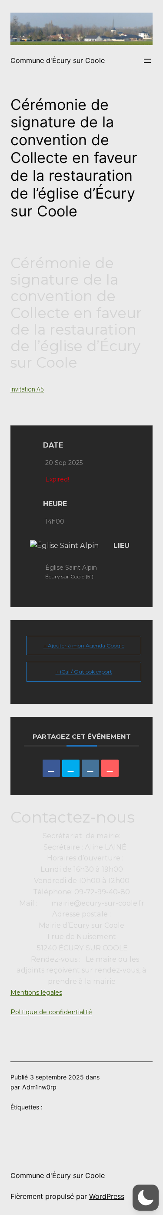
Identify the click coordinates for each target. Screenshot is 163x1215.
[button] (146, 1198)
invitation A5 (27, 389)
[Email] (110, 768)
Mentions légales (36, 992)
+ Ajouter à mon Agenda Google (83, 645)
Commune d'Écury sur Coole (57, 60)
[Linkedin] (90, 768)
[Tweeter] (71, 768)
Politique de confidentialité (51, 1012)
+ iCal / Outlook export (84, 671)
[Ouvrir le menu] (147, 61)
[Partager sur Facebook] (51, 768)
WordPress (106, 1196)
